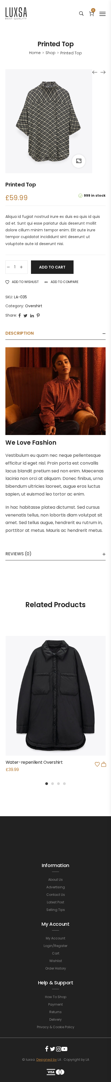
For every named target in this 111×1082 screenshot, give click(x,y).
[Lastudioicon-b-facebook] (47, 1049)
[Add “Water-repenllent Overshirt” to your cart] (103, 764)
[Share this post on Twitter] (25, 315)
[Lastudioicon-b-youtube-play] (64, 1049)
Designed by (46, 1059)
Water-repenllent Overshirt (34, 762)
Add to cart (52, 267)
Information (55, 865)
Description (19, 333)
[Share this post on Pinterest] (38, 315)
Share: (11, 315)
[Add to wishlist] (97, 764)
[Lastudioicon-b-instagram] (58, 1049)
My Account (55, 924)
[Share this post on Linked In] (32, 315)
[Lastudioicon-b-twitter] (53, 1049)
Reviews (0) (18, 554)
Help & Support (55, 982)
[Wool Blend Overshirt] (103, 72)
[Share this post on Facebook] (19, 315)
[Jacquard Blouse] (95, 72)
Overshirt (33, 306)
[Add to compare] (55, 707)
